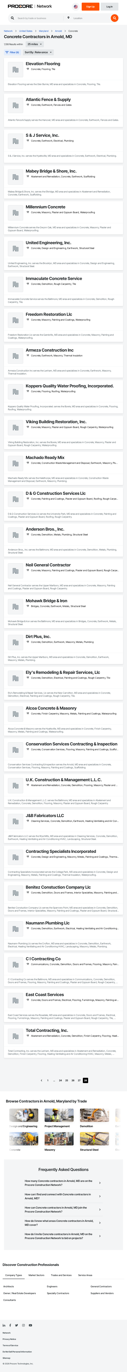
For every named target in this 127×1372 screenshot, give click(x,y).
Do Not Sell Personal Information (17, 1351)
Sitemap (6, 1358)
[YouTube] (30, 1325)
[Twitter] (16, 1325)
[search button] (114, 18)
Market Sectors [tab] (36, 1275)
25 (66, 1080)
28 (85, 1080)
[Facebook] (10, 1325)
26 (73, 1080)
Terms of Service (10, 1345)
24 (60, 1080)
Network (44, 6)
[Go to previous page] (41, 1080)
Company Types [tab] (13, 1275)
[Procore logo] (20, 7)
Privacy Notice (9, 1339)
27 (79, 1080)
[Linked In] (4, 1325)
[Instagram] (23, 1325)
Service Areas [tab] (85, 1275)
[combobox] (91, 18)
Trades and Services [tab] (61, 1275)
